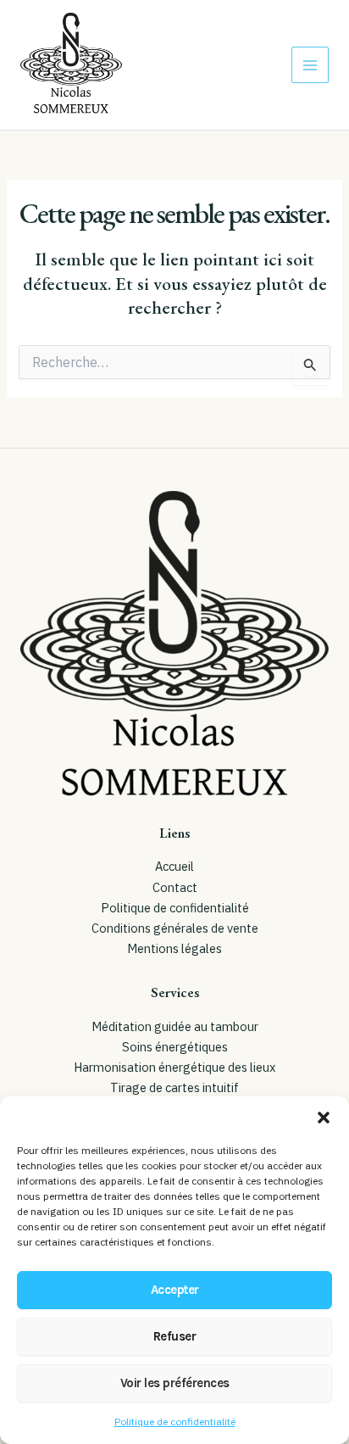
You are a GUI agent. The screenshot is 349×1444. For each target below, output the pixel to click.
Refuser (175, 1336)
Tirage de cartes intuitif (174, 1087)
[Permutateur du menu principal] (310, 65)
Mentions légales (174, 948)
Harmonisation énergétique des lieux (174, 1067)
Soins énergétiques (175, 1047)
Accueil (174, 866)
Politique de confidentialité (174, 1421)
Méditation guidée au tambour (174, 1026)
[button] (323, 1117)
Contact (174, 887)
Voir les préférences (175, 1383)
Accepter (175, 1289)
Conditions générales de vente (174, 928)
